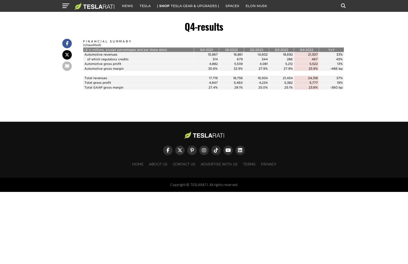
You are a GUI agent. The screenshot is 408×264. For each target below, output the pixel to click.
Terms (249, 164)
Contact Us (184, 164)
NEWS (127, 6)
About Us (158, 164)
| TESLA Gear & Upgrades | (188, 6)
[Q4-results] (213, 90)
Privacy (268, 164)
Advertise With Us (219, 164)
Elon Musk (256, 6)
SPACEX (232, 6)
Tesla (145, 6)
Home (138, 164)
